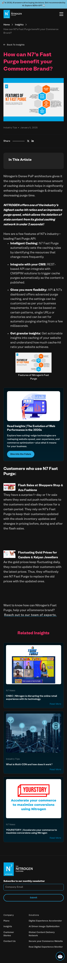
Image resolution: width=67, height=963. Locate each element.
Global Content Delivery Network (42, 934)
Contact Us (9, 941)
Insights (19, 25)
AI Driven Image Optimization (44, 926)
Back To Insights (14, 45)
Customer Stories (8, 934)
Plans (6, 921)
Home (6, 25)
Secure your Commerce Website (46, 941)
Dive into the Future (20, 454)
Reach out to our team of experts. (30, 615)
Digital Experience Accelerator (45, 921)
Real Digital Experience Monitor (46, 947)
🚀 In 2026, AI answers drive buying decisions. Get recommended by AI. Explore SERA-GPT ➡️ (33, 4)
